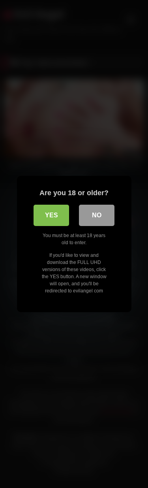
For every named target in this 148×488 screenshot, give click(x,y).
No (96, 215)
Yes (51, 215)
